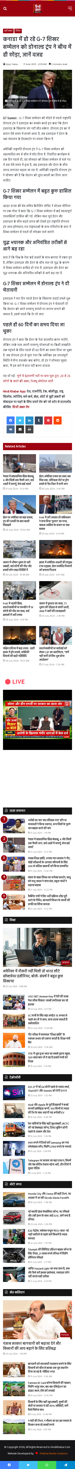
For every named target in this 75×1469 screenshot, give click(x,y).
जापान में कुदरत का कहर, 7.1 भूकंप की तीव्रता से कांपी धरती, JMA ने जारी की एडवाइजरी (54, 607)
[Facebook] (11, 420)
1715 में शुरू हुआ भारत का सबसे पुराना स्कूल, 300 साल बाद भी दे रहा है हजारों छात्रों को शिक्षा (49, 1058)
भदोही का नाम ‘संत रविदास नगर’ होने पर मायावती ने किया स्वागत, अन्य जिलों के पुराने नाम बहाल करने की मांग (49, 824)
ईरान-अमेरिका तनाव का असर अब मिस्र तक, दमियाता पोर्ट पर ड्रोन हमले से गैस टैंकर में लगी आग (55, 480)
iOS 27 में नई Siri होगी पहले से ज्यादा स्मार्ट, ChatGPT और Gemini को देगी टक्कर (49, 1089)
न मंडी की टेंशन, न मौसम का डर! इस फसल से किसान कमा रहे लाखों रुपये (49, 1423)
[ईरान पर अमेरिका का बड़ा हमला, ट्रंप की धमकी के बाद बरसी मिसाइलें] (19, 504)
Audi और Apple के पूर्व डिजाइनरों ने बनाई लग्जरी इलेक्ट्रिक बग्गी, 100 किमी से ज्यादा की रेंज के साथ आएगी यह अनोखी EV (48, 1109)
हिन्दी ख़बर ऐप (20, 407)
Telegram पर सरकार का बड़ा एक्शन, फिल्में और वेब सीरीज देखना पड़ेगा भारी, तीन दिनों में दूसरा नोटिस (49, 1164)
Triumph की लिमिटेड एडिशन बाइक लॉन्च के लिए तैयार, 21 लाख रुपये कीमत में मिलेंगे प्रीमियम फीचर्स (50, 1253)
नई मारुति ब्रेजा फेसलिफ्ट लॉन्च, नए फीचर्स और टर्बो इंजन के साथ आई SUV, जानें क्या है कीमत (49, 1216)
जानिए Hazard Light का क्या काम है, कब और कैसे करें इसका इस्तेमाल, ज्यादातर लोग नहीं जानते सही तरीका (49, 1272)
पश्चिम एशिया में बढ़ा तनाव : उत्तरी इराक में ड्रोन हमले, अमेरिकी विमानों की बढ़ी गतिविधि (19, 652)
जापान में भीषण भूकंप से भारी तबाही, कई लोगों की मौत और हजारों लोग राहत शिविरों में (17, 566)
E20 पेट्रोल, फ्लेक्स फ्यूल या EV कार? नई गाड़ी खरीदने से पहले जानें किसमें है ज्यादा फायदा (48, 1235)
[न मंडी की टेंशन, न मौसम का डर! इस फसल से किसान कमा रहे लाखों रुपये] (14, 1426)
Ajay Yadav (12, 64)
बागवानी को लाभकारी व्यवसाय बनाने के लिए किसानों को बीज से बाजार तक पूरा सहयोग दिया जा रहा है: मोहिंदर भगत (49, 1368)
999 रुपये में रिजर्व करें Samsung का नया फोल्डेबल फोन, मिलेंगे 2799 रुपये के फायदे (49, 1145)
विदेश (18, 31)
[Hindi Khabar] (38, 8)
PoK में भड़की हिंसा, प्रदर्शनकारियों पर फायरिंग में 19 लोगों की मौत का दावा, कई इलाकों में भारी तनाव (18, 609)
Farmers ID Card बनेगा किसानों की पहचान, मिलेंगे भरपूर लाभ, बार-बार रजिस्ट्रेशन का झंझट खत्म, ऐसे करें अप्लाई (49, 1387)
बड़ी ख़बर (8, 31)
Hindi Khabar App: (14, 391)
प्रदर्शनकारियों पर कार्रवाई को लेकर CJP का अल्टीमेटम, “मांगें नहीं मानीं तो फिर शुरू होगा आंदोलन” (54, 654)
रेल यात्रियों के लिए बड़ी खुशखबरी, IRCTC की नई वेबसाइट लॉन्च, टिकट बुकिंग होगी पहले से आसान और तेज (48, 1128)
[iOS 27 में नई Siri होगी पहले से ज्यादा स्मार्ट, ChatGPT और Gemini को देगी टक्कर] (14, 1092)
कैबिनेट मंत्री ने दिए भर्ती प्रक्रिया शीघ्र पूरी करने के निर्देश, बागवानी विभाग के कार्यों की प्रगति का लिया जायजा (49, 900)
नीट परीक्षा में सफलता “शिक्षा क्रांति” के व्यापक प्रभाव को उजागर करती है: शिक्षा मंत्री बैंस (49, 1038)
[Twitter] (20, 420)
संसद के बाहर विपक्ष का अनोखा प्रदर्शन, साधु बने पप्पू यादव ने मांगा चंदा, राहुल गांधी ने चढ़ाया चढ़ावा (49, 881)
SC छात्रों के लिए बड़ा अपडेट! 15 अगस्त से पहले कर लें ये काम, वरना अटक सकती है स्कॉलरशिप (47, 1019)
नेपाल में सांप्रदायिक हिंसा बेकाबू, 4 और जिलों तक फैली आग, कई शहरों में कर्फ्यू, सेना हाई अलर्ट (18, 480)
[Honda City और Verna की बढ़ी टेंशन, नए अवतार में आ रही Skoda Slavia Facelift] (14, 1199)
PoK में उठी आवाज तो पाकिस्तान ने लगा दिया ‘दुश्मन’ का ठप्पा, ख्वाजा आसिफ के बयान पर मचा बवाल (55, 523)
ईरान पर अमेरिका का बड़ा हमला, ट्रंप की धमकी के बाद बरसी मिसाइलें (18, 521)
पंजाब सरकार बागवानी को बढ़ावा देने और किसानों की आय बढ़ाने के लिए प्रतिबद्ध (32, 1346)
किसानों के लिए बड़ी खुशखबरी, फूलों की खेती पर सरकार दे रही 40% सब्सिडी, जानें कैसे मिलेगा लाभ (48, 1406)
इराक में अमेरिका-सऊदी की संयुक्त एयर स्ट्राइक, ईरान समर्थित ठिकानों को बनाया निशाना (55, 566)
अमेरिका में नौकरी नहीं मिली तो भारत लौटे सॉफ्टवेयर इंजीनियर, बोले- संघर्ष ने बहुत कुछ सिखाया (33, 976)
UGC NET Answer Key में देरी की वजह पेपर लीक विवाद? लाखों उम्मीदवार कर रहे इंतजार (48, 1000)
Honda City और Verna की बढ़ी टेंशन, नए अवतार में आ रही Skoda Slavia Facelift (49, 1196)
